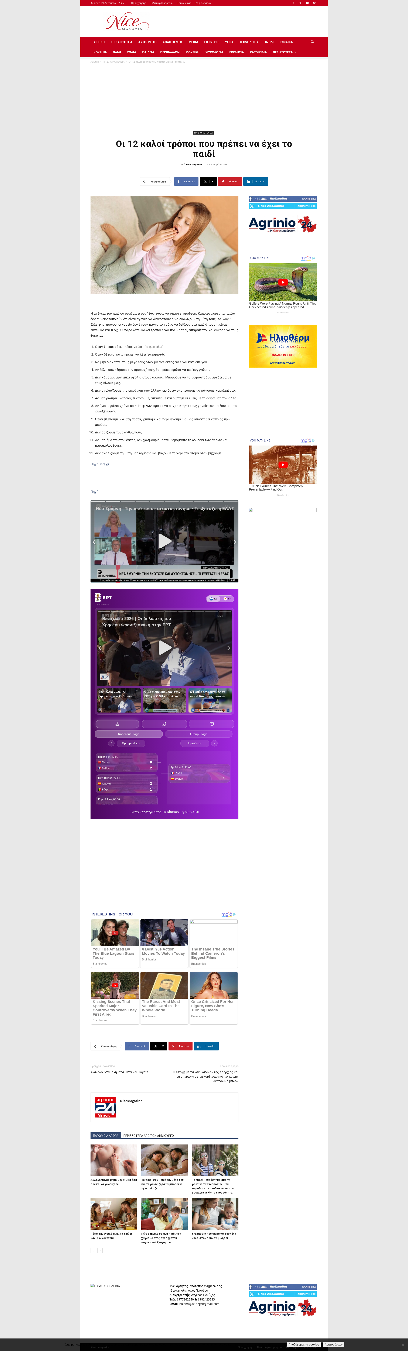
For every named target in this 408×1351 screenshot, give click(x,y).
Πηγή (94, 492)
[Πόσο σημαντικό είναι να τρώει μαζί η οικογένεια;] (114, 1214)
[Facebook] (293, 3)
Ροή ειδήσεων (203, 2)
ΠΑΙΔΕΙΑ (148, 52)
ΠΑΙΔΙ (117, 52)
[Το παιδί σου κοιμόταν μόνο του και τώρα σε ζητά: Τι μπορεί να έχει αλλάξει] (164, 1160)
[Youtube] (307, 3)
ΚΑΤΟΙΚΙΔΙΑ (258, 52)
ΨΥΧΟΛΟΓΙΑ (214, 52)
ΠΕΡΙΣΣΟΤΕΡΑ (283, 52)
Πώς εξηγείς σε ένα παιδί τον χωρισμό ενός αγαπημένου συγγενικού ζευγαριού (161, 1238)
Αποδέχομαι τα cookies (304, 1344)
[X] (300, 3)
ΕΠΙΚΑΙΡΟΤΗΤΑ (121, 42)
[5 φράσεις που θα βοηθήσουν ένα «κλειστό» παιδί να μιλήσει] (215, 1214)
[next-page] (100, 1250)
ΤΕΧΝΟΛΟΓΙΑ (249, 42)
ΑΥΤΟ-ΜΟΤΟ (147, 42)
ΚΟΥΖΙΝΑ (100, 52)
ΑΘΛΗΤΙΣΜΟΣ (173, 42)
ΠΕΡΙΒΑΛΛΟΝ (170, 52)
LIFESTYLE (211, 42)
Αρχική (95, 61)
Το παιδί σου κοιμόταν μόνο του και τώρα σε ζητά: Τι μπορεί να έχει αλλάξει (162, 1184)
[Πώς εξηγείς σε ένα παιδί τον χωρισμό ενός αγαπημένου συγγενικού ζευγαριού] (164, 1214)
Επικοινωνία (184, 2)
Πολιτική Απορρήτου (161, 2)
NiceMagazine (194, 164)
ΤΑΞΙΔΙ (269, 42)
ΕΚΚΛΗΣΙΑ (236, 52)
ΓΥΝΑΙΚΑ (286, 42)
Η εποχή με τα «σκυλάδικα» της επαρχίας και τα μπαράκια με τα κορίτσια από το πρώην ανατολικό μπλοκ (205, 1076)
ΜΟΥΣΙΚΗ (193, 52)
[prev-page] (93, 1250)
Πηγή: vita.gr (100, 464)
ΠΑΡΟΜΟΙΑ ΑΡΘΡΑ (105, 1135)
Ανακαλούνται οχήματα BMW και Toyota (119, 1072)
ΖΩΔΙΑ (131, 52)
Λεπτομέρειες (334, 1344)
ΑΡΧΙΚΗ (99, 42)
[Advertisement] (240, 21)
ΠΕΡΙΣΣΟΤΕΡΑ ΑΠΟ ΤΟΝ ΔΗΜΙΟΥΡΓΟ (148, 1135)
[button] (312, 42)
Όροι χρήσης (138, 2)
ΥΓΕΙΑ (229, 42)
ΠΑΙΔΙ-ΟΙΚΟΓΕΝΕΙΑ (114, 61)
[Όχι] (403, 1345)
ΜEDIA (193, 42)
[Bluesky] (314, 3)
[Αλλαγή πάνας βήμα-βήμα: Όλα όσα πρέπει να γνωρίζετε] (114, 1160)
